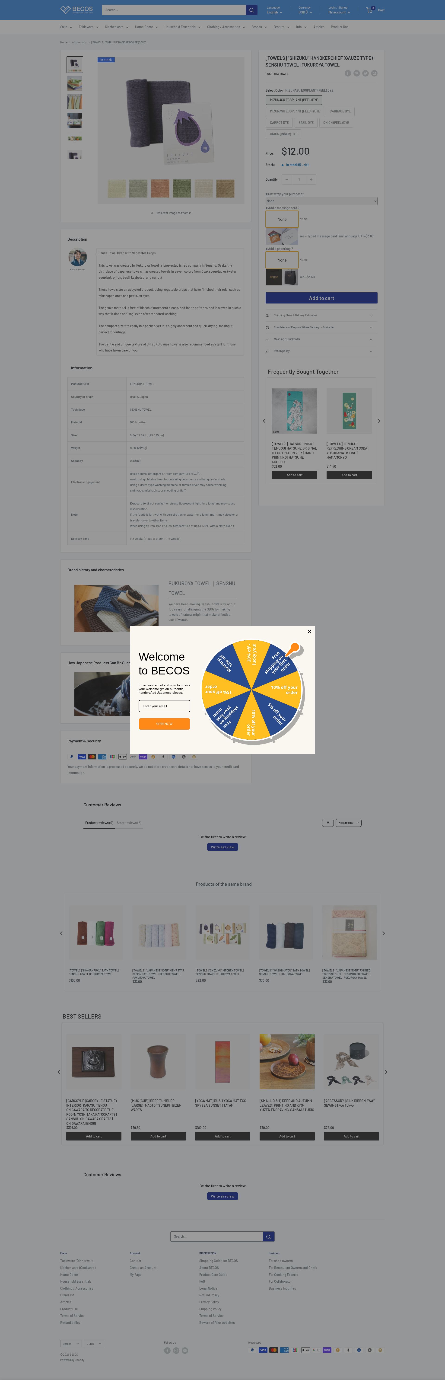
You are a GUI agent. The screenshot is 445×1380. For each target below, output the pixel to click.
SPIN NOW (164, 724)
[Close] (309, 631)
